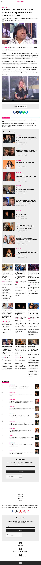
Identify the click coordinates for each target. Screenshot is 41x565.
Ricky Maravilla (22, 106)
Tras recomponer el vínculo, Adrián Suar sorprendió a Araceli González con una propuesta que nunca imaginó (26, 202)
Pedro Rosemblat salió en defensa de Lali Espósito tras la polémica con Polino (33, 313)
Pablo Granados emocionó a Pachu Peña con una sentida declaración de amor (18, 123)
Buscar (20, 500)
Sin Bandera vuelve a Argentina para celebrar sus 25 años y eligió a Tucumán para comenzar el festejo (19, 126)
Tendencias (4, 321)
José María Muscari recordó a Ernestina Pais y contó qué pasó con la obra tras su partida (19, 121)
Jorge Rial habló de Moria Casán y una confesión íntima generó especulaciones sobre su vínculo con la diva (26, 240)
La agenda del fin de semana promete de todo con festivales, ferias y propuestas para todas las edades (20, 275)
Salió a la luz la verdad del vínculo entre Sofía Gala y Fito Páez (26, 213)
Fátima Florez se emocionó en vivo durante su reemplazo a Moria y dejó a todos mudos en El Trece (22, 409)
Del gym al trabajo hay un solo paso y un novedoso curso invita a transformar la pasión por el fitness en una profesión (22, 424)
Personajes (4, 7)
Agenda (17, 282)
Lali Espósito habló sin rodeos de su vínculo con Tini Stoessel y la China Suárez (27, 163)
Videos (3, 281)
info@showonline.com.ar (20, 556)
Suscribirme (20, 471)
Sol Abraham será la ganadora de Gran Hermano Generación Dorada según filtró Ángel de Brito (26, 252)
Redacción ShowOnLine (10, 20)
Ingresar (21, 498)
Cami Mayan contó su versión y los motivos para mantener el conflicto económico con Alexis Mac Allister (25, 227)
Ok (20, 563)
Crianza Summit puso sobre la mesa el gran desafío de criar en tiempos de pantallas (7, 274)
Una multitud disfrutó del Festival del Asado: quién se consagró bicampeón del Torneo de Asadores (20, 416)
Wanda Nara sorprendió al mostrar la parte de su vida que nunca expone (25, 188)
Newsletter (21, 459)
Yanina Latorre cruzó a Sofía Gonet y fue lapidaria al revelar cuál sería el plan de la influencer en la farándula (7, 314)
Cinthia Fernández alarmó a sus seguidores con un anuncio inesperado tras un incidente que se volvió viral (26, 176)
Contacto (20, 494)
